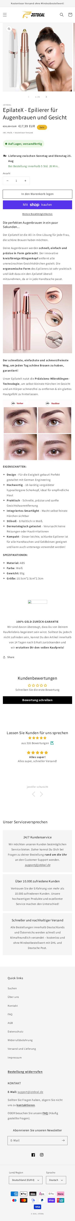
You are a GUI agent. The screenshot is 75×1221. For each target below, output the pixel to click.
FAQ (10, 1014)
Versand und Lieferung (22, 1048)
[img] (37, 737)
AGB (10, 1023)
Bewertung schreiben (37, 700)
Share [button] (10, 657)
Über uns (13, 997)
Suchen (12, 988)
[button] (5, 15)
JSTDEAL (41, 1214)
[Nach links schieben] (29, 97)
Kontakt (13, 1005)
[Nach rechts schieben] (46, 97)
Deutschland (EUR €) (23, 1180)
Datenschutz (15, 1031)
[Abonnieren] (63, 1140)
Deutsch (53, 1180)
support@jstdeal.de (30, 1092)
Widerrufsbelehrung (20, 1040)
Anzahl (6, 173)
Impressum (15, 1057)
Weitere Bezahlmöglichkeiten (37, 213)
